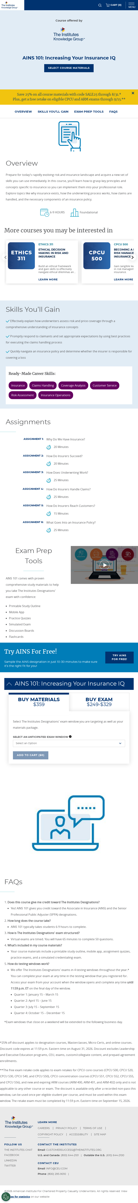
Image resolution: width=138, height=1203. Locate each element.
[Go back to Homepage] (12, 5)
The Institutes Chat (18, 1150)
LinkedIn (10, 1160)
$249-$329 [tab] (99, 702)
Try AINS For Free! (119, 657)
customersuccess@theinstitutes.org (74, 1150)
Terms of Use (93, 1128)
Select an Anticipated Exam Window (40, 737)
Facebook (11, 1155)
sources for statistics (17, 1196)
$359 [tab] (39, 702)
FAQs (113, 111)
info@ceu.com (56, 1168)
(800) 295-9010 (56, 1174)
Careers (44, 1128)
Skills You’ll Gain (53, 111)
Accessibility (79, 1134)
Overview (23, 111)
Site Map (100, 1134)
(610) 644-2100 (115, 1155)
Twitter (10, 1166)
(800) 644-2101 (70, 1155)
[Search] (100, 5)
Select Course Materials (69, 68)
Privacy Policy (67, 1128)
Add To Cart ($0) (30, 755)
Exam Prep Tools (89, 111)
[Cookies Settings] (5, 1196)
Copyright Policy (51, 1134)
